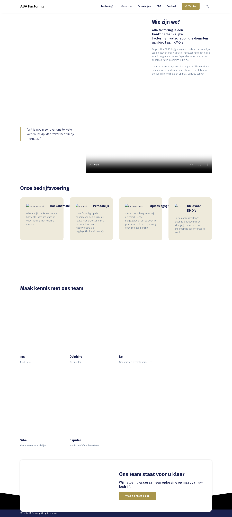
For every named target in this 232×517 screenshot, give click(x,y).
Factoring (107, 6)
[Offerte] (66, 486)
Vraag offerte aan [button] (137, 496)
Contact (171, 6)
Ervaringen (144, 6)
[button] (209, 6)
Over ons (126, 6)
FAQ (159, 6)
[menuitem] (108, 6)
